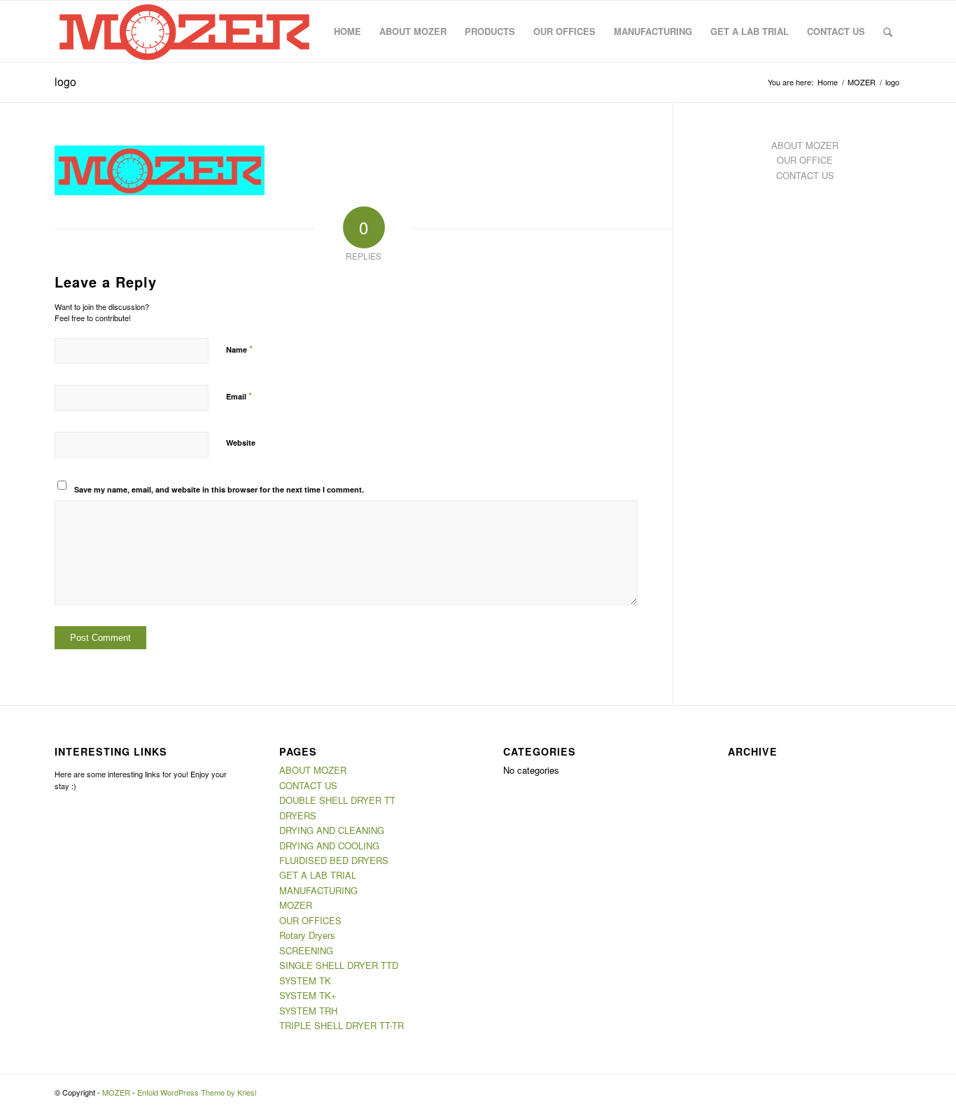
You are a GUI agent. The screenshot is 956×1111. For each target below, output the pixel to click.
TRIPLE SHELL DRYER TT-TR (341, 1025)
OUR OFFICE (805, 160)
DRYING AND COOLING (329, 845)
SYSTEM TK (305, 980)
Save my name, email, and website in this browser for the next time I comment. (219, 489)
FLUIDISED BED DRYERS (333, 860)
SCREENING (306, 950)
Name (239, 348)
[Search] (887, 31)
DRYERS (297, 815)
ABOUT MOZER (804, 145)
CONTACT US (805, 175)
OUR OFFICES (310, 920)
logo (65, 81)
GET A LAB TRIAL (317, 875)
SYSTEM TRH (308, 1010)
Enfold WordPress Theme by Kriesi (196, 1092)
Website (240, 442)
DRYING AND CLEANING (331, 830)
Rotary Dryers (307, 935)
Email (239, 395)
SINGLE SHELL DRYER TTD (338, 965)
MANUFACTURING (318, 890)
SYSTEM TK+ (308, 995)
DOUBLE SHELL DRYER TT (337, 800)
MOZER (295, 905)
